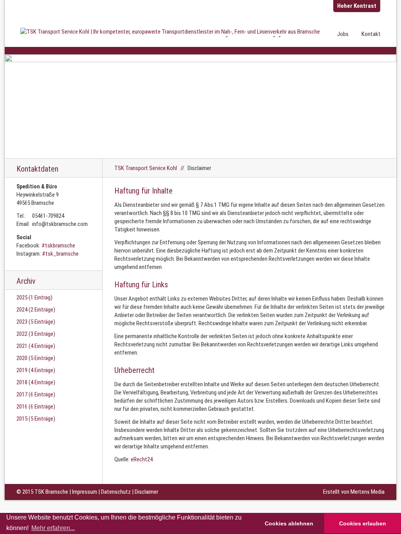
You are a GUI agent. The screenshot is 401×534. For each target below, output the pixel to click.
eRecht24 (142, 459)
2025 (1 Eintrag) (34, 297)
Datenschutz (116, 491)
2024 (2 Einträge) (35, 309)
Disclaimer (146, 491)
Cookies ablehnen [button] (289, 523)
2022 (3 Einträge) (35, 333)
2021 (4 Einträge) (35, 345)
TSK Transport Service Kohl (145, 168)
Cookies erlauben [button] (362, 523)
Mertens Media (367, 491)
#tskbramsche (58, 245)
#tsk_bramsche (60, 253)
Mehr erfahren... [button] (53, 528)
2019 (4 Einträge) (35, 370)
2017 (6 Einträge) (35, 394)
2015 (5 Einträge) (35, 418)
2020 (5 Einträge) (35, 358)
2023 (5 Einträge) (35, 321)
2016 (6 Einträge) (35, 406)
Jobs (343, 34)
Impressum (84, 491)
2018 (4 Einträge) (35, 382)
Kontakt (371, 34)
